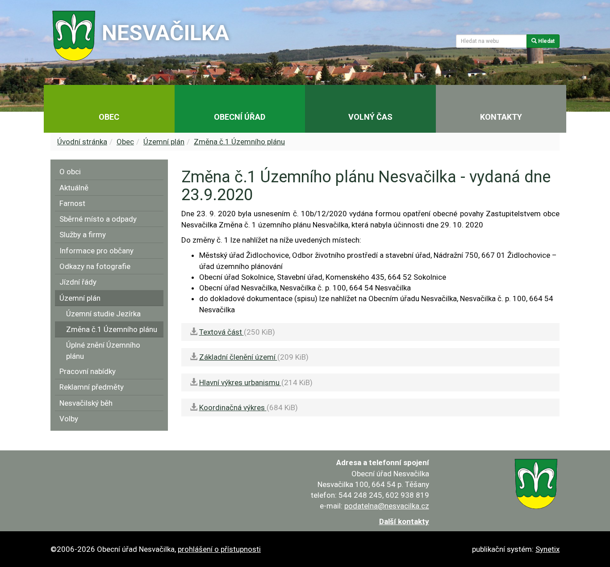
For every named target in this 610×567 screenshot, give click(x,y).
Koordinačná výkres (233, 407)
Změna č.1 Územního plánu (239, 141)
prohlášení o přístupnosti (219, 549)
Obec (125, 141)
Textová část (221, 332)
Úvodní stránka (82, 141)
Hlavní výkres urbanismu (240, 382)
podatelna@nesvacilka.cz (386, 505)
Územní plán (163, 141)
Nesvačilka (165, 33)
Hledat (546, 41)
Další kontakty (404, 521)
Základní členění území (238, 357)
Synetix (547, 549)
